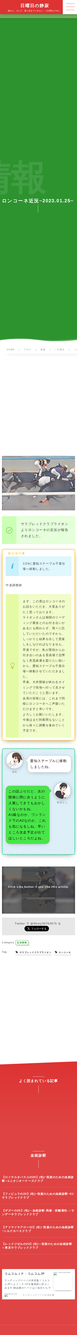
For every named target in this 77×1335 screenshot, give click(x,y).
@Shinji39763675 (43, 923)
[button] (70, 7)
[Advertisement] (38, 406)
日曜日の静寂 (34, 6)
